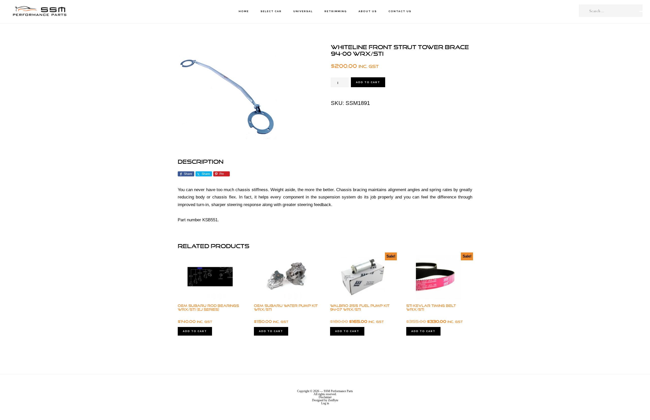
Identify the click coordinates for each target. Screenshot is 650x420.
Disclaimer (325, 397)
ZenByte (333, 400)
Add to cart (368, 82)
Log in (325, 403)
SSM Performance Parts (39, 11)
